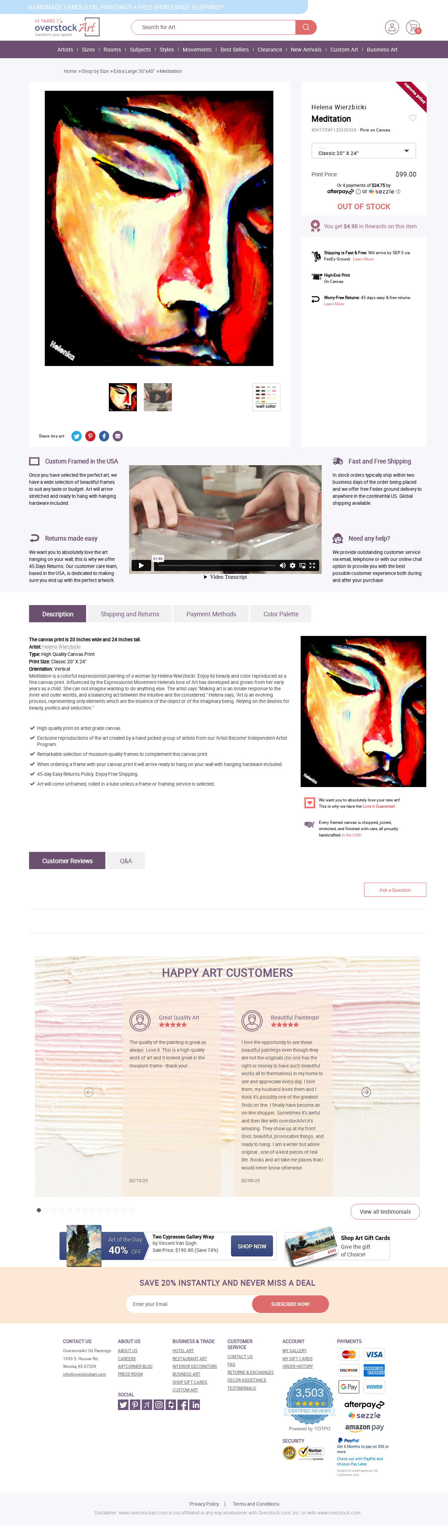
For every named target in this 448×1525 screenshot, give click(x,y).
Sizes (88, 49)
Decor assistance (246, 1380)
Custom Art (344, 49)
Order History (297, 1366)
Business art (186, 1374)
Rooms (112, 49)
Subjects (140, 49)
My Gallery (294, 1350)
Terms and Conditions (256, 1504)
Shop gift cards (190, 1382)
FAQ (231, 1364)
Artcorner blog (135, 1366)
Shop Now (252, 1246)
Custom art (185, 1389)
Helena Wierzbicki (61, 647)
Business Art (382, 49)
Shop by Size (95, 71)
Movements (197, 49)
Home (70, 71)
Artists (65, 49)
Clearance (270, 49)
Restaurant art (190, 1358)
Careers (127, 1358)
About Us (128, 1350)
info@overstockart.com (84, 1374)
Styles (167, 49)
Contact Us (240, 1356)
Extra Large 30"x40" (134, 71)
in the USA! (352, 835)
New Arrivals (306, 49)
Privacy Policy (204, 1504)
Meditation (171, 71)
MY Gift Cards (297, 1358)
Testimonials (241, 1388)
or (381, 191)
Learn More (363, 259)
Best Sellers (234, 49)
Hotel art (183, 1350)
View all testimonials (385, 1211)
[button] (366, 1092)
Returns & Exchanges (250, 1372)
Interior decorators (195, 1366)
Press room (130, 1374)
